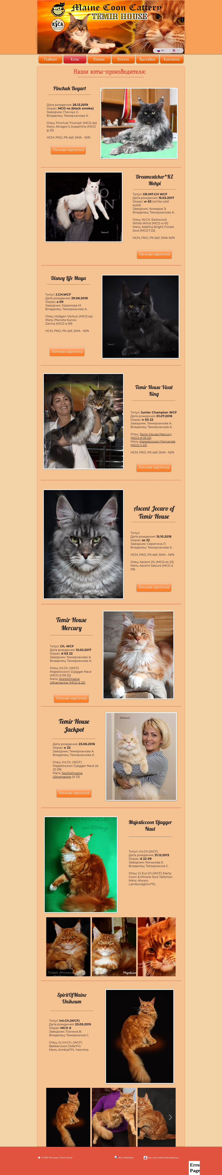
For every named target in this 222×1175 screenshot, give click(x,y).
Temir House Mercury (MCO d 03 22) (151, 436)
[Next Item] (170, 947)
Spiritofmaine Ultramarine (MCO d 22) (67, 680)
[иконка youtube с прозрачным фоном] (145, 1158)
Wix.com (61, 1160)
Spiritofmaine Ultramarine (68, 774)
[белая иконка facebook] (116, 1158)
